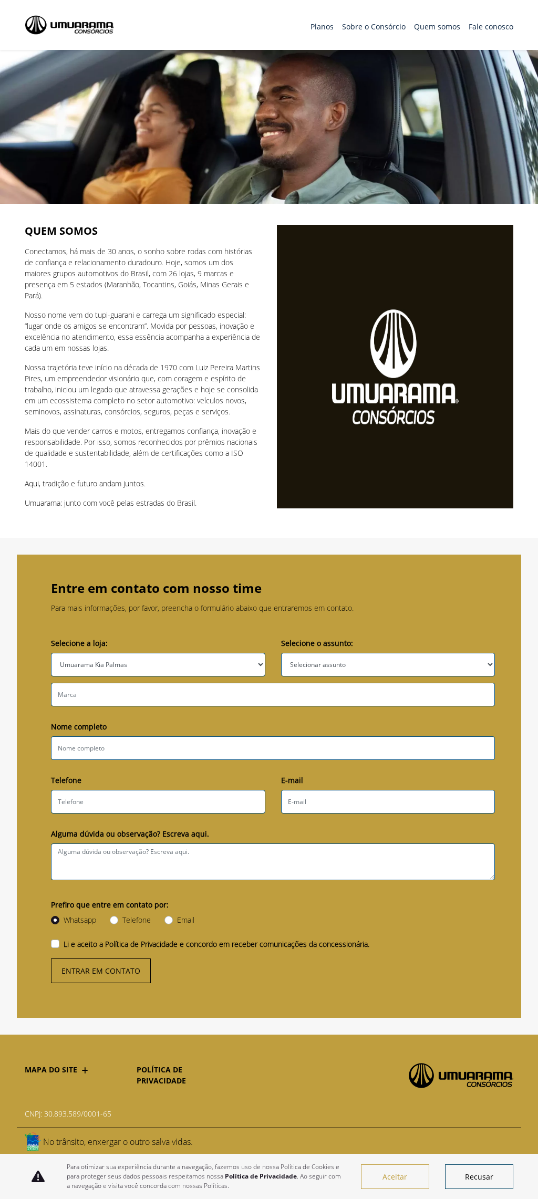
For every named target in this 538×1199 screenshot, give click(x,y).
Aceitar (394, 1177)
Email (185, 920)
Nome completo (79, 727)
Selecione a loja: (79, 643)
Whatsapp (80, 920)
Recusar (479, 1177)
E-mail (292, 780)
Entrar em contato (100, 971)
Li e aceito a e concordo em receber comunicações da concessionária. (216, 944)
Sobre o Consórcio (374, 27)
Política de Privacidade (141, 944)
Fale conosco (491, 27)
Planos (322, 27)
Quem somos (437, 27)
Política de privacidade (161, 1075)
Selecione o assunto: (317, 643)
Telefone (66, 780)
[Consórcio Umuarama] (69, 25)
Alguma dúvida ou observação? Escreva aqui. (130, 834)
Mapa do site (51, 1070)
